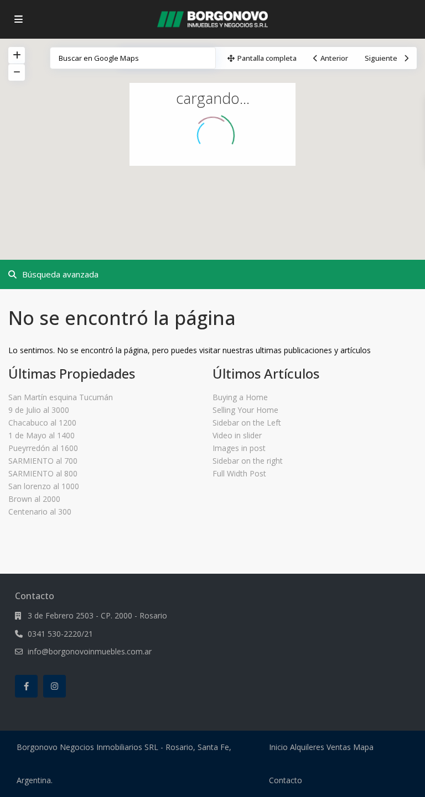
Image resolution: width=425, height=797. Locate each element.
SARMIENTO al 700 (42, 460)
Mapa (363, 747)
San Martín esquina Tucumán (60, 397)
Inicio (278, 747)
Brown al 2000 (34, 499)
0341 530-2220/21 (60, 633)
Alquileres (307, 747)
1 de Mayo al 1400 (41, 435)
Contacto (285, 780)
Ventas (338, 747)
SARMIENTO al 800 (42, 473)
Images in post (239, 448)
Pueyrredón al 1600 (43, 448)
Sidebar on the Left (246, 422)
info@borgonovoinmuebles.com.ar (90, 651)
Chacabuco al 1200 (42, 422)
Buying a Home (240, 397)
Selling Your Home (245, 410)
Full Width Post (239, 473)
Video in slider (237, 435)
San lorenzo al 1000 (43, 486)
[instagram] (54, 686)
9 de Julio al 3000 (38, 410)
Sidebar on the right (247, 460)
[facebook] (26, 686)
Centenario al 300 (39, 511)
